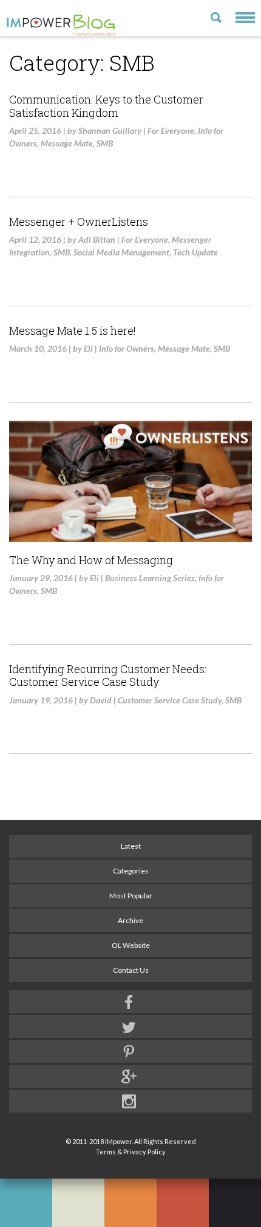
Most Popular (130, 895)
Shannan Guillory (109, 130)
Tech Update (195, 252)
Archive (130, 920)
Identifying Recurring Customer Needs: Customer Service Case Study (107, 675)
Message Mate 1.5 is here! (72, 330)
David (101, 700)
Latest (131, 845)
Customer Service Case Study (170, 700)
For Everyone (170, 130)
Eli (88, 348)
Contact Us (131, 970)
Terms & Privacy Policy (131, 1152)
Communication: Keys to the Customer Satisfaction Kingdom (106, 106)
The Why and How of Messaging (91, 560)
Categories (131, 870)
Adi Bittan (96, 239)
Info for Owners (126, 348)
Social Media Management (121, 252)
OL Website (131, 945)
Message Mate (67, 143)
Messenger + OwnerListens (78, 221)
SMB (105, 143)
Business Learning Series (150, 578)
